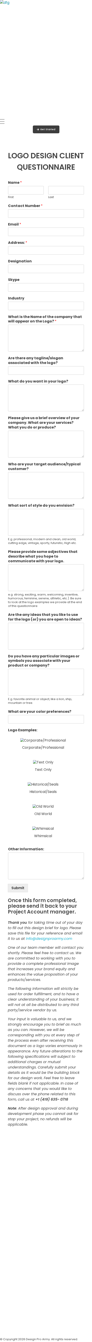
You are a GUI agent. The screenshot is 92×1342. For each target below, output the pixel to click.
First (11, 197)
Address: (17, 242)
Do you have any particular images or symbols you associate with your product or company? (43, 661)
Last (51, 197)
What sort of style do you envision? (41, 505)
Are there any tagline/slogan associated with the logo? (35, 360)
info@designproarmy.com (49, 938)
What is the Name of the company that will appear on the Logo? (45, 319)
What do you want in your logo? (38, 381)
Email (14, 224)
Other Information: (26, 849)
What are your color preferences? (39, 711)
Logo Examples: (22, 730)
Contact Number (25, 206)
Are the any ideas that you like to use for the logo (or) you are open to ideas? (45, 617)
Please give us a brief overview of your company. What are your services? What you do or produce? (43, 423)
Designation (20, 261)
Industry (16, 298)
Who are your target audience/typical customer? (44, 466)
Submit (17, 887)
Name (15, 182)
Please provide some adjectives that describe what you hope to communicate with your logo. (42, 556)
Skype (13, 280)
